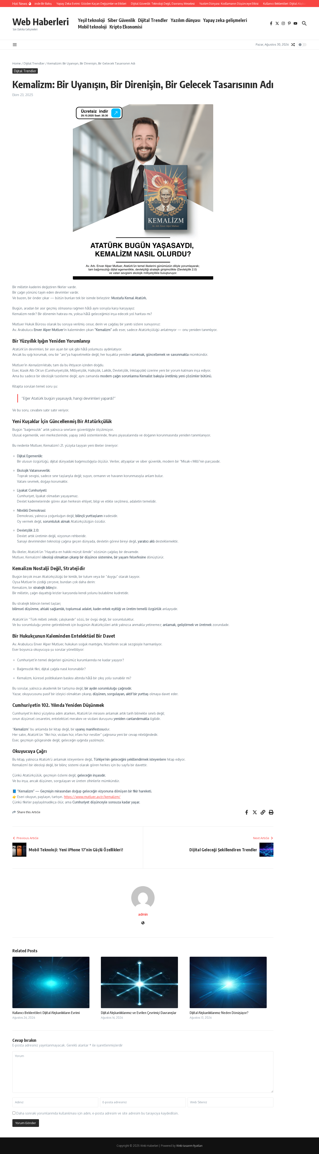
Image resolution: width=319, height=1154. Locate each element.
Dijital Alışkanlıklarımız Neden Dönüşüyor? (219, 1012)
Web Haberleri (40, 21)
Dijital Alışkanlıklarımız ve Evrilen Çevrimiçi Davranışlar (138, 1012)
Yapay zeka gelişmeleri (225, 20)
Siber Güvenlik (121, 20)
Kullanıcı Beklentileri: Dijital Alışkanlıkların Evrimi (46, 1012)
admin (143, 914)
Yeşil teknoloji (91, 20)
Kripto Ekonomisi (126, 26)
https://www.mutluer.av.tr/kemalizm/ (92, 797)
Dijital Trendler (153, 20)
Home (16, 63)
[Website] (143, 923)
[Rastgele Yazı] (293, 45)
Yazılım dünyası (185, 20)
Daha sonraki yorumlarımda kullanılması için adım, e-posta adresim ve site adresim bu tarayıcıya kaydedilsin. (97, 1113)
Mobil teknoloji (92, 26)
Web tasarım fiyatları (189, 1145)
